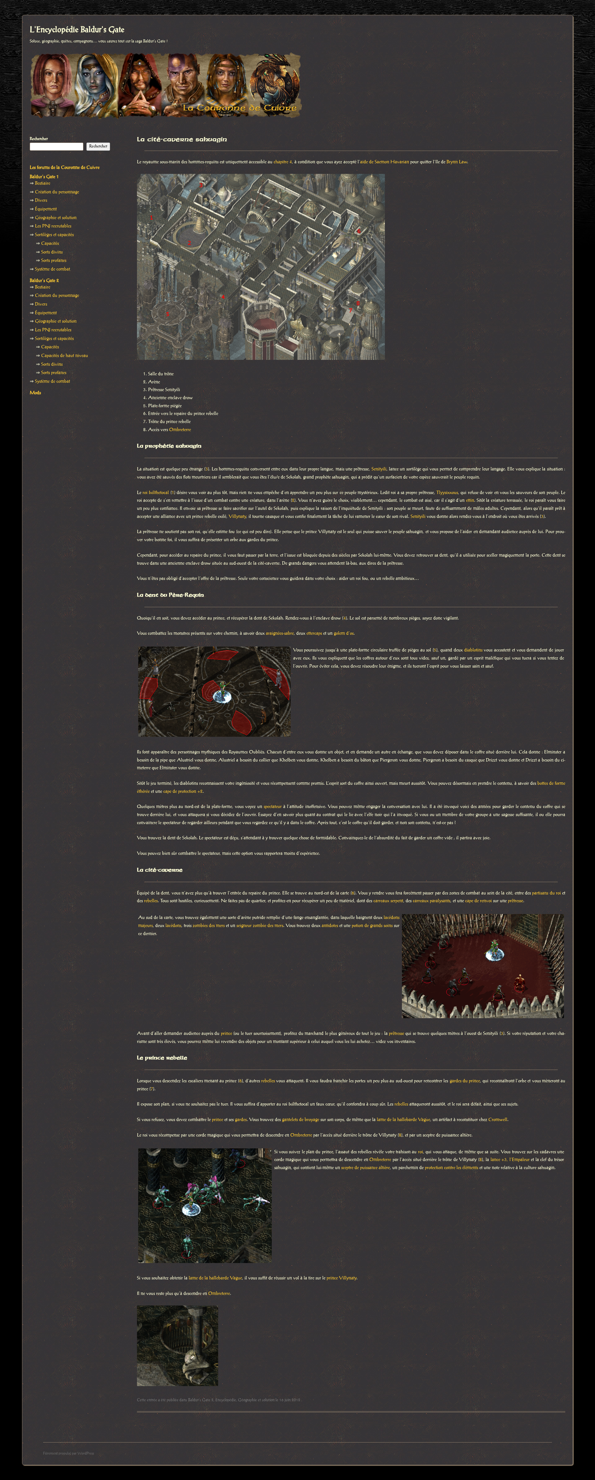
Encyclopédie (225, 1400)
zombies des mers (209, 926)
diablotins (473, 650)
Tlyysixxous (447, 493)
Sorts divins (52, 252)
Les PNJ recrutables (53, 226)
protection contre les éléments (451, 1168)
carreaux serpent (388, 901)
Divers (41, 200)
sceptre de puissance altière (365, 1168)
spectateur (273, 807)
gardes (241, 1120)
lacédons (173, 926)
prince (226, 1034)
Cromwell (497, 1120)
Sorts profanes (53, 260)
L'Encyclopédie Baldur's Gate (77, 30)
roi (420, 1152)
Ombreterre (180, 430)
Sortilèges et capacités (54, 235)
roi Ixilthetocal (156, 493)
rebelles (151, 901)
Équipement (46, 209)
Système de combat (52, 269)
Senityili (379, 469)
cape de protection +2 (183, 791)
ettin (470, 500)
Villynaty (237, 517)
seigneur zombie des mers (259, 926)
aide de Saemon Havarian (384, 162)
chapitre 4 (283, 162)
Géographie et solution (256, 1400)
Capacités (50, 243)
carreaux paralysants (431, 901)
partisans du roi (546, 893)
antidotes (330, 926)
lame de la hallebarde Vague (403, 1120)
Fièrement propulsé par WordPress (68, 1453)
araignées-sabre (280, 633)
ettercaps (314, 633)
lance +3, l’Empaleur (510, 1160)
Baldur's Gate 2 (201, 1400)
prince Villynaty (341, 1278)
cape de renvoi (478, 901)
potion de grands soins (372, 926)
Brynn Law (457, 162)
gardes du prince (465, 1081)
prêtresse (515, 901)
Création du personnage (57, 192)
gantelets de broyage (300, 1120)
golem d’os (344, 633)
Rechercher (39, 139)
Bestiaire (42, 183)
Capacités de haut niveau (64, 356)
